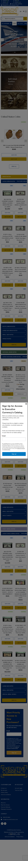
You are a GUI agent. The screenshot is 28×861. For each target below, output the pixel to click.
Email (4, 436)
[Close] (26, 404)
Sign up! (14, 454)
